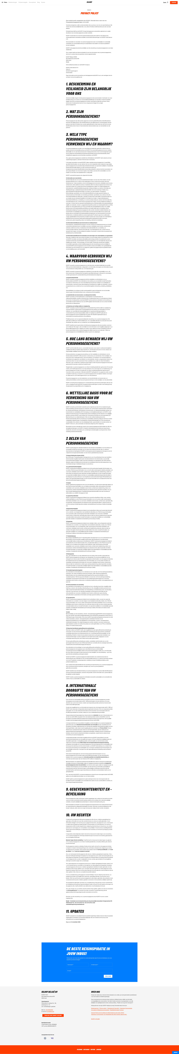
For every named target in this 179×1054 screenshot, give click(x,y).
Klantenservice (94, 1008)
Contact (122, 1010)
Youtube (92, 1049)
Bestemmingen (13, 2)
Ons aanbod (32, 2)
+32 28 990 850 (49, 1009)
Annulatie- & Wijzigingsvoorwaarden (100, 1010)
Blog (38, 2)
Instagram (86, 1049)
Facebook (79, 1049)
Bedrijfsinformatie (114, 1010)
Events (43, 2)
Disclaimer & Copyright (113, 1008)
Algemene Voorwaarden (126, 1008)
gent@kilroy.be (50, 1011)
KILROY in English (95, 1019)
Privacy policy (103, 1008)
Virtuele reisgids (22, 2)
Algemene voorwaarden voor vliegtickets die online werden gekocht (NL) (109, 1014)
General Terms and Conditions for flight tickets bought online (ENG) (107, 1012)
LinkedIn (98, 1049)
